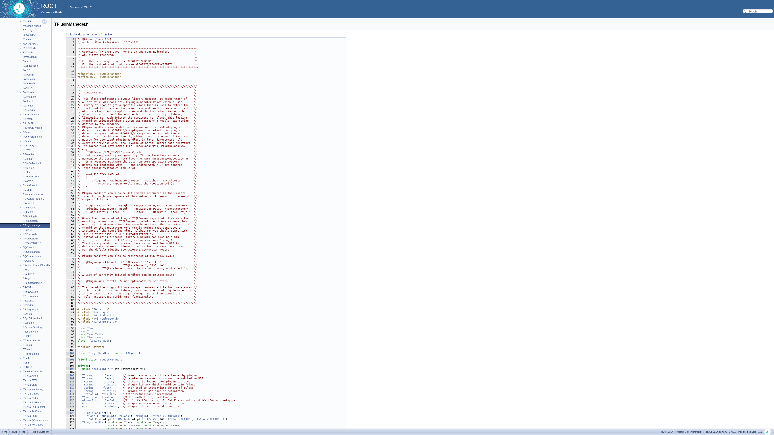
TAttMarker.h (29, 96)
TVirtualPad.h (30, 398)
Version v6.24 (78, 7)
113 (70, 391)
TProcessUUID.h (32, 243)
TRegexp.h (29, 278)
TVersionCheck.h (32, 371)
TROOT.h (28, 287)
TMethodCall (91, 394)
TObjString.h (30, 216)
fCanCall (109, 400)
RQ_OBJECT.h (31, 43)
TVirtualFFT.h (30, 380)
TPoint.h (27, 229)
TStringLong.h (30, 309)
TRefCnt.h (28, 274)
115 (70, 397)
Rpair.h (27, 39)
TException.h (30, 154)
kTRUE (186, 419)
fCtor (107, 387)
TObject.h (28, 212)
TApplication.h (30, 65)
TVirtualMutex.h (31, 393)
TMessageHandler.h (34, 198)
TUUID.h (27, 367)
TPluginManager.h (33, 225)
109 (70, 378)
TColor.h (27, 132)
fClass (108, 381)
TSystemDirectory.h (33, 327)
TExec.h (27, 158)
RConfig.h (28, 30)
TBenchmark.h (31, 114)
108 (70, 375)
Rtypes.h (28, 52)
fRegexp (108, 378)
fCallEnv (109, 394)
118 (70, 406)
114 (70, 394)
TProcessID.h (30, 238)
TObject (131, 353)
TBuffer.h (28, 119)
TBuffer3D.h (29, 123)
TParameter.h (30, 221)
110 (70, 381)
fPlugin (108, 384)
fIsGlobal (110, 406)
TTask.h (27, 336)
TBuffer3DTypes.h (33, 127)
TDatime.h (28, 141)
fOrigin (108, 391)
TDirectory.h (29, 145)
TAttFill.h (27, 88)
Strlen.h (27, 61)
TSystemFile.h (30, 331)
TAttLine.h (28, 92)
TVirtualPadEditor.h (33, 402)
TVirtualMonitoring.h (34, 389)
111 (70, 384)
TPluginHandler (98, 353)
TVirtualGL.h (30, 384)
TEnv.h (26, 150)
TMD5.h (27, 189)
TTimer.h (27, 349)
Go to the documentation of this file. (89, 34)
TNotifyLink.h (30, 207)
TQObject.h (29, 260)
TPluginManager (98, 340)
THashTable (95, 334)
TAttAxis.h (28, 74)
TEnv (90, 328)
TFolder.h (28, 172)
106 (70, 368)
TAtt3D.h (27, 70)
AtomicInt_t (101, 368)
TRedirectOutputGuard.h (36, 265)
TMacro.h (28, 181)
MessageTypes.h (32, 26)
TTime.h (27, 345)
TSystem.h (28, 322)
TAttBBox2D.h (30, 83)
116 (70, 400)
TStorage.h (29, 300)
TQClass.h (28, 247)
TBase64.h (29, 110)
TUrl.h (26, 362)
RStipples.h (29, 48)
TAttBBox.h (29, 79)
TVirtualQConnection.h (35, 420)
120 (70, 412)
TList (91, 331)
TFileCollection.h (32, 163)
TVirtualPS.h (30, 415)
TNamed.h (28, 203)
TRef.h (26, 269)
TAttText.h (28, 105)
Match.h (27, 21)
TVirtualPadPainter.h (34, 407)
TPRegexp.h (30, 234)
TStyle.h (27, 314)
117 (70, 403)
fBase (107, 375)
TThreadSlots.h (31, 340)
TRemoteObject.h (32, 283)
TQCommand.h (31, 252)
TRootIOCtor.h (30, 291)
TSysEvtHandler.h (33, 318)
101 (70, 353)
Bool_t (87, 403)
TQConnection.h (32, 256)
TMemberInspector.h (34, 194)
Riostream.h (29, 34)
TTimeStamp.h (31, 353)
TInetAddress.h (31, 176)
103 (70, 359)
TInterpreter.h (105, 321)
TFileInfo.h (28, 167)
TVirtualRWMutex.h (33, 424)
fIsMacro (109, 403)
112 (70, 387)
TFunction (94, 337)
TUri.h (26, 358)
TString (88, 375)
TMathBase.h (30, 185)
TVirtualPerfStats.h (33, 411)
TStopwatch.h (30, 296)
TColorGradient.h (32, 136)
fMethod (108, 397)
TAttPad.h (28, 101)
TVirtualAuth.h (30, 376)
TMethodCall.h (104, 315)
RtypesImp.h (30, 57)
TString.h (28, 305)
